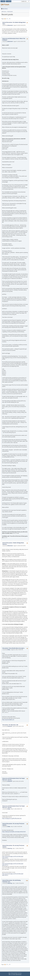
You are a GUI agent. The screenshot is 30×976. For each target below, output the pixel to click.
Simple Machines (18, 974)
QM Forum (5, 4)
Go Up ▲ (20, 973)
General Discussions (7, 22)
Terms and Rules (14, 973)
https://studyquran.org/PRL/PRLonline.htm (11, 818)
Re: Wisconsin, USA (13, 724)
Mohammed (10, 25)
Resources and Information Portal (10, 38)
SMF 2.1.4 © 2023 (12, 974)
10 (9, 18)
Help (9, 973)
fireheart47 (9, 726)
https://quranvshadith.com (8, 719)
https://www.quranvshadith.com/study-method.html (14, 831)
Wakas (8, 649)
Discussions (5, 648)
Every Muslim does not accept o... (17, 648)
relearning (9, 848)
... (8, 18)
